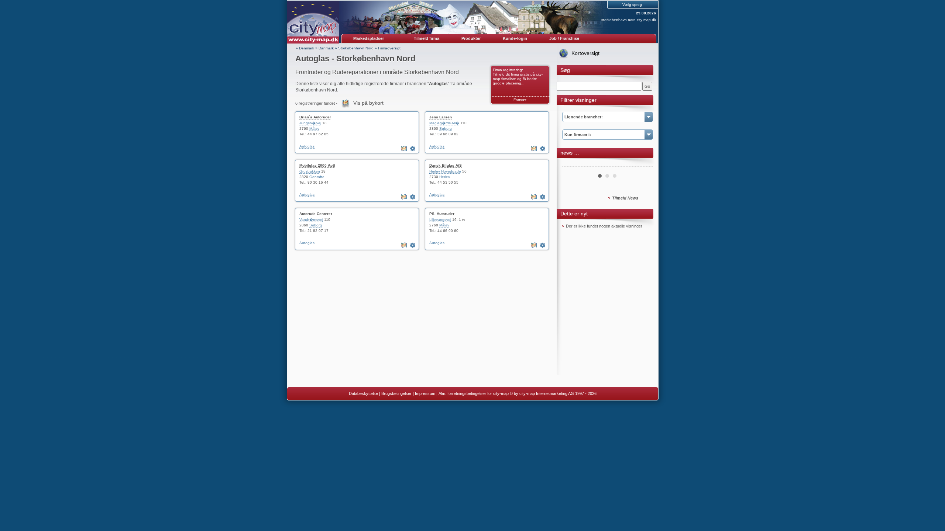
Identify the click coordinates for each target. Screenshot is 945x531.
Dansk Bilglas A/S (445, 165)
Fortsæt (519, 100)
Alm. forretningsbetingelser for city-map (474, 393)
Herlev (444, 177)
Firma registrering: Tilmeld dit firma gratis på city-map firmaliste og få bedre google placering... (518, 76)
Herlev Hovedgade (445, 171)
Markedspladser (368, 38)
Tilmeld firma (426, 38)
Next (643, 164)
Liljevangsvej (440, 220)
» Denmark (305, 48)
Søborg (445, 128)
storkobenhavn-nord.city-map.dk (628, 20)
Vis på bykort (368, 103)
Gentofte (316, 177)
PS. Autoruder (441, 214)
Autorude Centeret (315, 214)
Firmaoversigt (389, 48)
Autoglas (307, 146)
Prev (572, 164)
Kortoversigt (585, 53)
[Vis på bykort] (404, 149)
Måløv (314, 128)
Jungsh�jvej (310, 123)
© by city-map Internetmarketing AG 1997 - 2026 (553, 393)
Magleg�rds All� (444, 123)
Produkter (471, 38)
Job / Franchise (564, 38)
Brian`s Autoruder (315, 117)
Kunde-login (515, 38)
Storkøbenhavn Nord (356, 48)
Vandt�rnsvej (311, 220)
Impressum (425, 393)
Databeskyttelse (363, 393)
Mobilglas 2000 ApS (317, 165)
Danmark (326, 48)
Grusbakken (309, 171)
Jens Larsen (440, 117)
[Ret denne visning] (413, 149)
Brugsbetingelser (396, 393)
